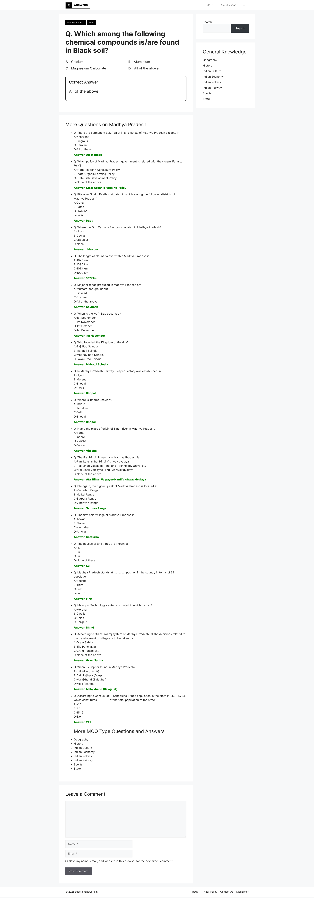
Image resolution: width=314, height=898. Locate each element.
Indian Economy (84, 752)
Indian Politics (83, 756)
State (91, 22)
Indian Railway (83, 760)
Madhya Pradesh (75, 22)
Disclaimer (242, 891)
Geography (81, 739)
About (194, 891)
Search (207, 22)
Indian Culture (83, 747)
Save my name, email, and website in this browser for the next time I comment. (121, 861)
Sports (78, 764)
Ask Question (228, 5)
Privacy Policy (209, 891)
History (78, 743)
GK (208, 5)
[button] (244, 5)
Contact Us (226, 891)
